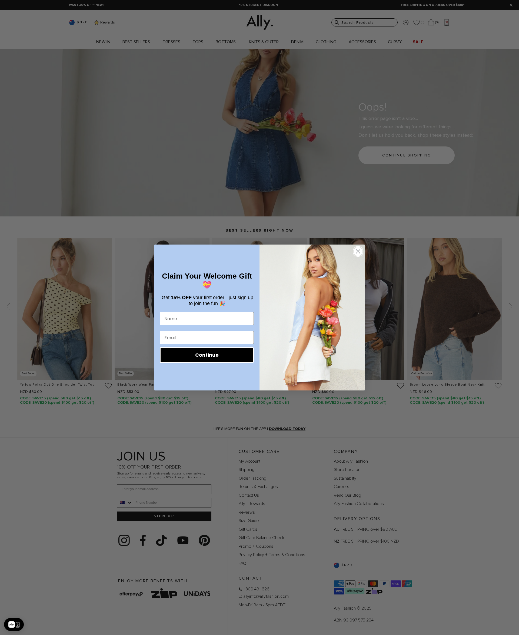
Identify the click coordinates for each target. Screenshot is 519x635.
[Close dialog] (358, 251)
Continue (207, 355)
